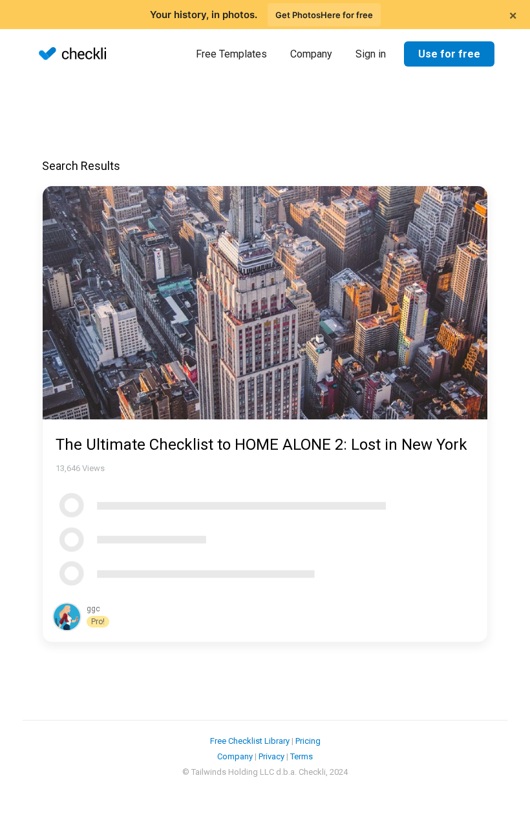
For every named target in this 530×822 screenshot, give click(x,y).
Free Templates (231, 54)
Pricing (308, 741)
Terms (301, 756)
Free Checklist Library (250, 741)
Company (311, 54)
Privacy (271, 756)
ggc (93, 608)
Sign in (370, 54)
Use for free (449, 54)
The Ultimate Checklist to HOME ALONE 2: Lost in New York (261, 445)
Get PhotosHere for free (324, 15)
